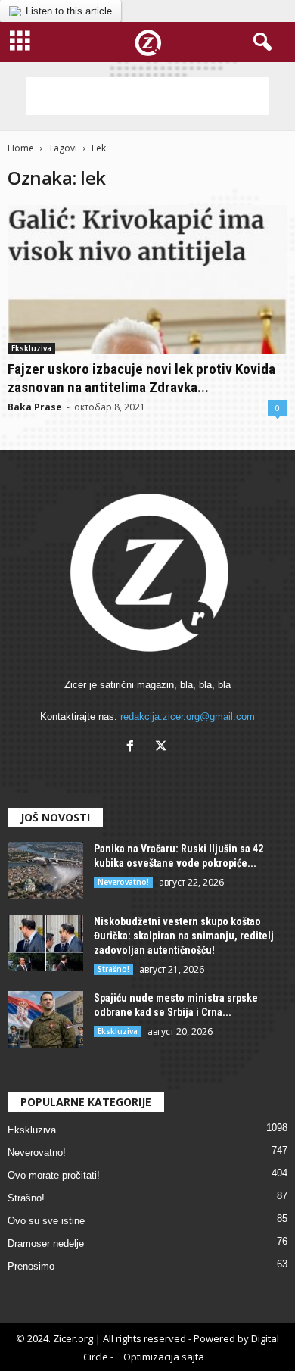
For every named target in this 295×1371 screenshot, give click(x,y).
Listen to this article (69, 11)
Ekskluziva (31, 348)
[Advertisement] (147, 96)
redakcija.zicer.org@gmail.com (187, 716)
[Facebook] (133, 747)
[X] (163, 747)
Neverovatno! (123, 882)
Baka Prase (35, 406)
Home (21, 148)
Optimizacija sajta (163, 1356)
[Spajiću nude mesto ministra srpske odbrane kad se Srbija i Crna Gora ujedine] (45, 1019)
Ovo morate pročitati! (54, 1175)
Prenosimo (31, 1266)
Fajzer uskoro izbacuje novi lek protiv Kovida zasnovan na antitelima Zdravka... (141, 378)
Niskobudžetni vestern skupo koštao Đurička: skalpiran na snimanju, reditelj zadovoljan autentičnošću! (184, 935)
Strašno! (113, 969)
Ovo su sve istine (46, 1220)
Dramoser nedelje (46, 1243)
